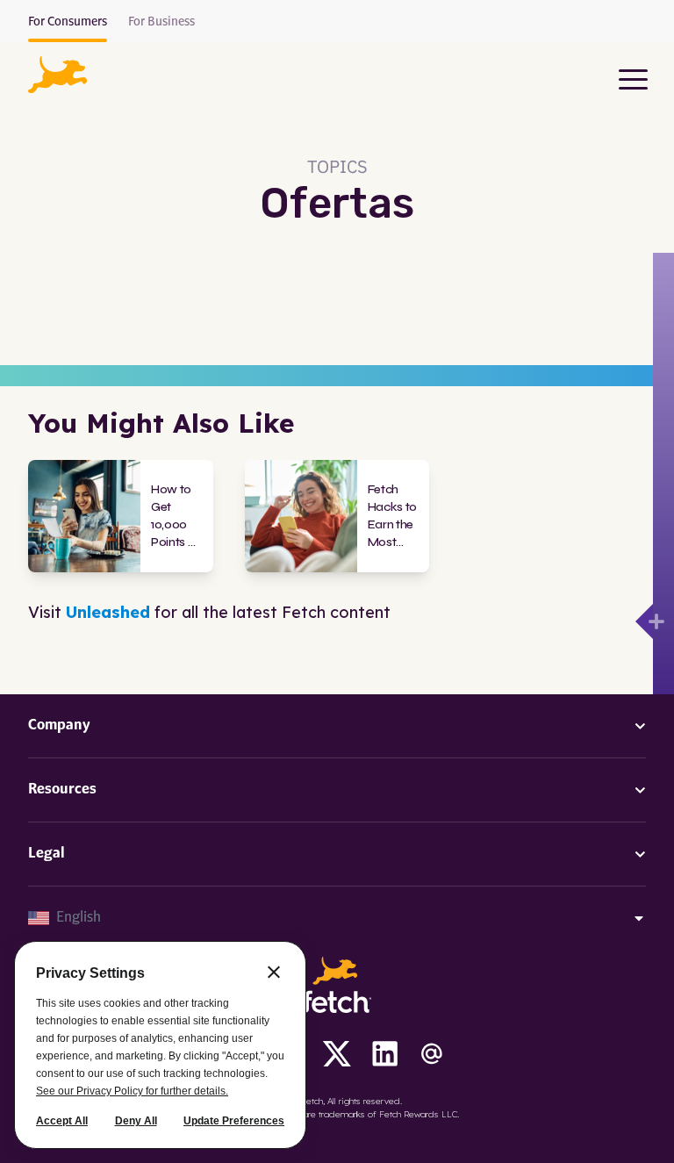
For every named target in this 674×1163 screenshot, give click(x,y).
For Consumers (67, 22)
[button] (57, 74)
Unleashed (108, 612)
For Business (161, 22)
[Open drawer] (644, 621)
